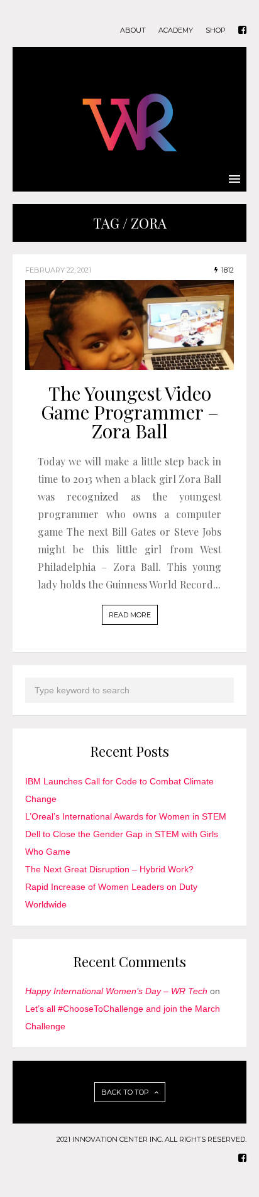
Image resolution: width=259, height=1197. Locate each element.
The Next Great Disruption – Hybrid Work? (109, 869)
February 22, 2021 (58, 270)
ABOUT (133, 30)
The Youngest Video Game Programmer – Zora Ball (130, 412)
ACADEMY (175, 30)
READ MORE (130, 614)
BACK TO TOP (126, 1092)
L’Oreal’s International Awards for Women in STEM (125, 816)
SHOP (216, 30)
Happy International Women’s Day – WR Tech (116, 991)
